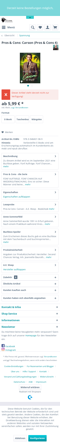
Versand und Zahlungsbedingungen (20, 376)
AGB (30, 381)
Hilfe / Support (29, 371)
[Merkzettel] (40, 27)
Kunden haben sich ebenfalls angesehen (24, 298)
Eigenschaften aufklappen (16, 196)
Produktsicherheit (12, 249)
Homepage (30, 335)
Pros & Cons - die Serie (15, 174)
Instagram (10, 350)
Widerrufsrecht (47, 376)
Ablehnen (20, 438)
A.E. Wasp (8, 265)
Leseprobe (8, 204)
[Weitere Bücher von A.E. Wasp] (55, 47)
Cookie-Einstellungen (13, 366)
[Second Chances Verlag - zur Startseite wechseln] (7, 20)
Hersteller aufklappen (14, 269)
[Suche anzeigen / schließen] (32, 27)
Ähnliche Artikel (11, 283)
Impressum (41, 381)
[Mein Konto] (47, 27)
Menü (11, 27)
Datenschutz (19, 381)
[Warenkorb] (55, 27)
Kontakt (43, 371)
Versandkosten (50, 356)
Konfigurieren (37, 438)
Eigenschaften (10, 192)
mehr (6, 166)
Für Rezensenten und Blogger (40, 366)
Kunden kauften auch (14, 290)
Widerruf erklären (30, 387)
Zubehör (9, 277)
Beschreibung (10, 156)
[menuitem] (8, 27)
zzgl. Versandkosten (19, 107)
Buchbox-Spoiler (12, 231)
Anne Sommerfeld (12, 216)
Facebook (10, 346)
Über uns (15, 371)
